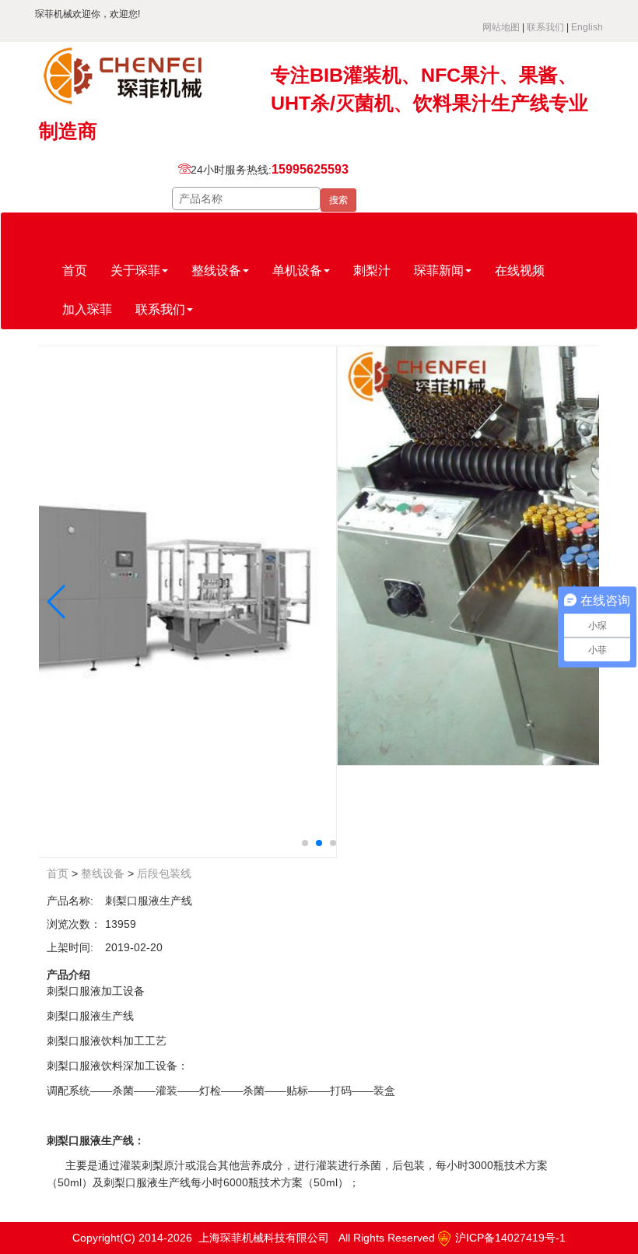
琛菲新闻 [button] (439, 270)
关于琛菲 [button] (135, 270)
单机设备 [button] (297, 270)
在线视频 (520, 270)
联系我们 (545, 27)
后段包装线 (164, 873)
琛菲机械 (67, 232)
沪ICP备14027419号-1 (509, 1237)
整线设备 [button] (216, 270)
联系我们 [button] (160, 309)
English (587, 27)
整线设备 (102, 873)
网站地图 (501, 27)
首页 (74, 270)
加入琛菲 (87, 309)
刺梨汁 (372, 270)
